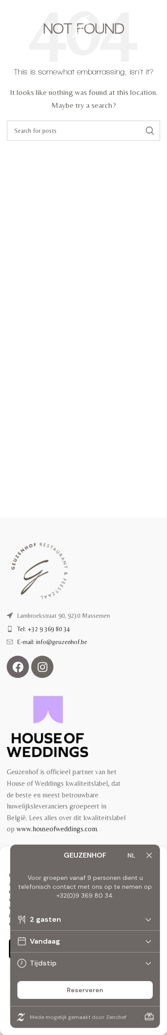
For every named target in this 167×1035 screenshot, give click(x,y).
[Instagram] (42, 667)
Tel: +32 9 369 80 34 (43, 628)
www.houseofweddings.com (56, 829)
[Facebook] (18, 667)
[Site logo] (83, 21)
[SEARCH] (150, 130)
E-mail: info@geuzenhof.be (52, 641)
